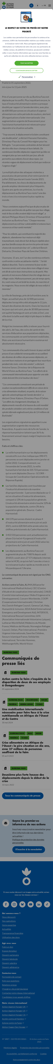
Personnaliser (27, 77)
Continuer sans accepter (26, 70)
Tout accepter (26, 63)
